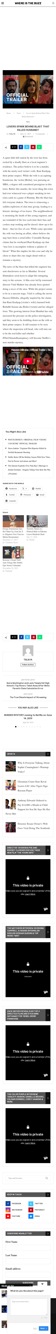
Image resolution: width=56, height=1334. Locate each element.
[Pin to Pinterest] (33, 147)
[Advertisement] (28, 36)
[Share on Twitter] (26, 147)
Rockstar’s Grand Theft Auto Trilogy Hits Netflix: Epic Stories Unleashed (13, 563)
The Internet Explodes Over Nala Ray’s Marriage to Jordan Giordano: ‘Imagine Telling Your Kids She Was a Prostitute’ (29, 469)
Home (9, 113)
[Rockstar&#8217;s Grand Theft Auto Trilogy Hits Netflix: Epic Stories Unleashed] (13, 552)
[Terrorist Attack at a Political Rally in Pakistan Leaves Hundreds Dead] (37, 521)
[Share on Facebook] (21, 147)
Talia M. (12, 133)
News (19, 113)
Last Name (11, 1255)
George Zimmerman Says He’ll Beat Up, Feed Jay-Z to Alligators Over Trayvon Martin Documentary (13, 532)
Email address (13, 1268)
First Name (11, 1242)
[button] (5, 720)
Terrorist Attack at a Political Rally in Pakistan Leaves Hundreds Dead (37, 531)
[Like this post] (15, 147)
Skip (35, 1328)
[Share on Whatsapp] (39, 147)
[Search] (53, 3)
